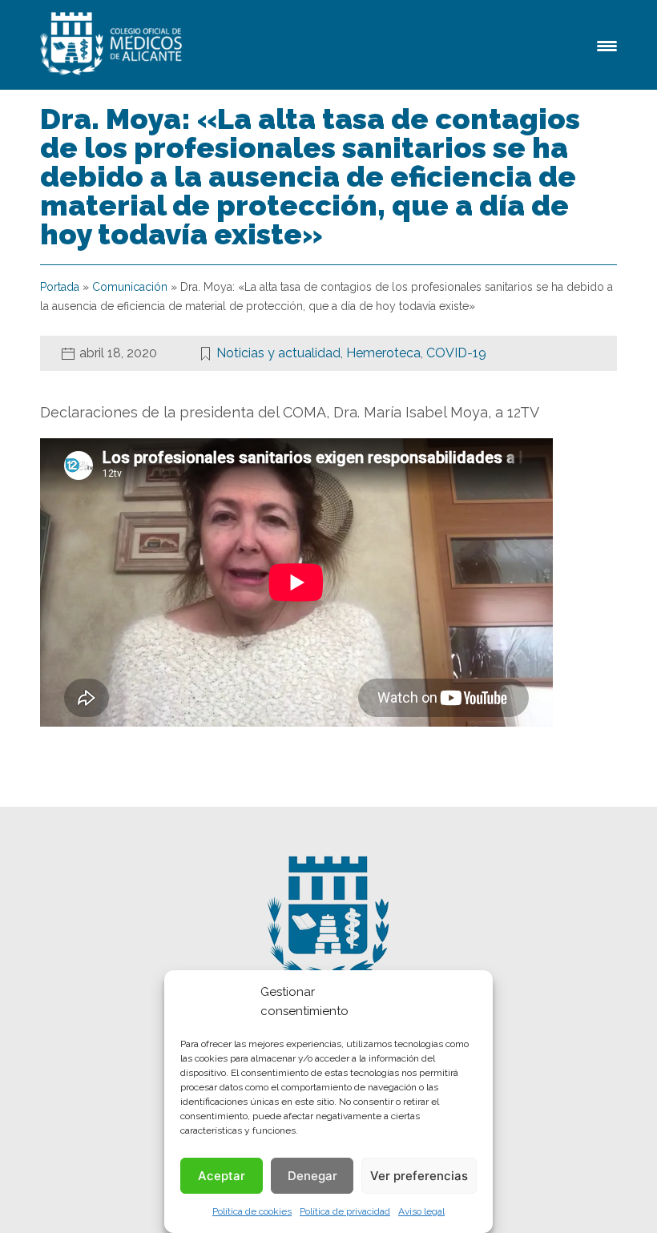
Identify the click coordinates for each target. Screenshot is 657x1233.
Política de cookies (252, 1211)
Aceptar (221, 1175)
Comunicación (129, 286)
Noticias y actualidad (278, 353)
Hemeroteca (383, 353)
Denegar (312, 1175)
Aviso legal (421, 1211)
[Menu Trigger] (607, 44)
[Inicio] (113, 45)
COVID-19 (456, 353)
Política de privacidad (345, 1211)
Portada (59, 286)
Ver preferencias (419, 1175)
